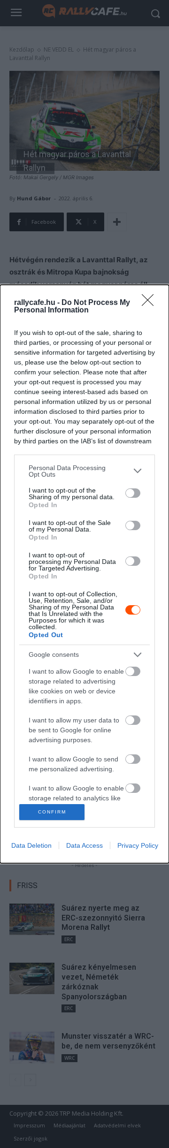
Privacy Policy (137, 845)
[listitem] (84, 471)
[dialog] (84, 574)
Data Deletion (31, 845)
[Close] (151, 303)
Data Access (84, 845)
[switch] (132, 493)
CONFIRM (52, 811)
